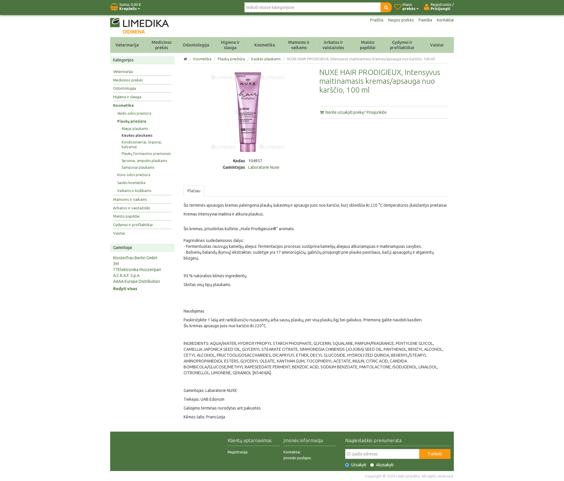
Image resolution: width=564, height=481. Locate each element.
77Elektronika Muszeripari (137, 269)
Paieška (425, 20)
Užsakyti (358, 464)
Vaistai (437, 45)
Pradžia (376, 20)
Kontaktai (445, 20)
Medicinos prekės (162, 45)
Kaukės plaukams (137, 135)
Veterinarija (127, 45)
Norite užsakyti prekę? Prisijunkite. (356, 112)
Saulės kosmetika (131, 183)
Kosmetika (264, 45)
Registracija (238, 452)
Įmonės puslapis (297, 458)
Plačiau (193, 190)
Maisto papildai (367, 45)
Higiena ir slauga (230, 45)
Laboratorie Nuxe (263, 167)
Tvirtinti (435, 454)
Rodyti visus (125, 288)
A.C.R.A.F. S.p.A (126, 275)
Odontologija (196, 45)
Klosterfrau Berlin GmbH (135, 257)
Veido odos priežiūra (134, 113)
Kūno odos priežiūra (133, 175)
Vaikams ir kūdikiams (134, 191)
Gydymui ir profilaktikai (402, 45)
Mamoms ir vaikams (299, 45)
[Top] (186, 59)
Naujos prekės (401, 20)
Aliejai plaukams (135, 129)
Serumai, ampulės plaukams (144, 161)
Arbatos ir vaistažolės (333, 45)
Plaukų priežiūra (131, 121)
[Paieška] (386, 7)
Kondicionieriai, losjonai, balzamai (142, 144)
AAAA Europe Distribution (136, 281)
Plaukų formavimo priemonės (146, 154)
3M (116, 263)
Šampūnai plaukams (138, 167)
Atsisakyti (385, 464)
